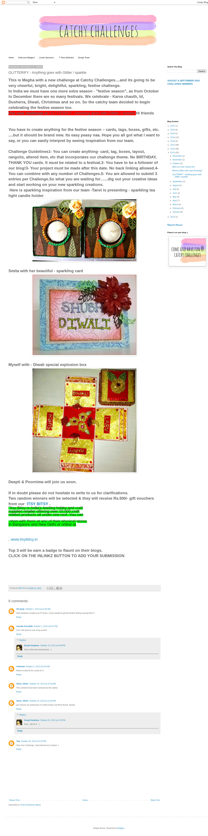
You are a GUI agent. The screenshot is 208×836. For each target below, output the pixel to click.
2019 (172, 133)
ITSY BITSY (37, 504)
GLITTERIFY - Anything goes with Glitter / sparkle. (187, 175)
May (175, 197)
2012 (172, 217)
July (175, 189)
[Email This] (48, 588)
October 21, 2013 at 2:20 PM (52, 720)
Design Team (84, 57)
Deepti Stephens (31, 645)
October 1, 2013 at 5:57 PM (46, 626)
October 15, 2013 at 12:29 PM (43, 701)
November (177, 160)
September (178, 181)
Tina (18, 741)
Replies (22, 640)
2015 (172, 145)
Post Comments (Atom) (30, 805)
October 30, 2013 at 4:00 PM (33, 741)
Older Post (155, 800)
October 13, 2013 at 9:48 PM (52, 645)
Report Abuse (174, 225)
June (175, 193)
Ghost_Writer (22, 684)
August (176, 185)
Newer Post (14, 800)
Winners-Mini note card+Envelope (187, 170)
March (176, 204)
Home (11, 57)
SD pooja (20, 609)
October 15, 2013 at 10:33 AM (43, 684)
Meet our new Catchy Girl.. (183, 167)
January (176, 212)
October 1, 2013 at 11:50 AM (38, 609)
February (177, 208)
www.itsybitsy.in (24, 539)
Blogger (120, 828)
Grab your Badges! (26, 57)
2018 (172, 137)
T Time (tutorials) (66, 57)
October (176, 163)
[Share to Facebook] (57, 588)
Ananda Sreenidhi (24, 626)
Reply (18, 617)
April (175, 200)
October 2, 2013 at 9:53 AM (38, 666)
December (177, 156)
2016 (172, 141)
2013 (172, 152)
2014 (172, 149)
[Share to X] (54, 588)
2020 (172, 130)
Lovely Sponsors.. (47, 57)
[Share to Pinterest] (60, 588)
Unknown (20, 666)
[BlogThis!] (51, 588)
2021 (172, 126)
